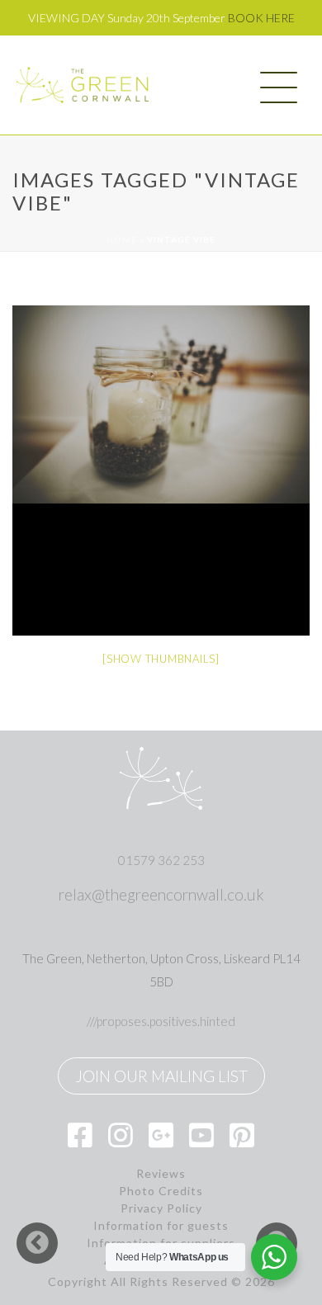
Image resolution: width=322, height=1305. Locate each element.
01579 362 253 (161, 860)
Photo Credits (161, 1191)
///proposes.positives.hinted (161, 1021)
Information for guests (161, 1225)
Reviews (161, 1173)
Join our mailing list (161, 1075)
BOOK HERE (261, 18)
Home (122, 239)
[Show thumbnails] (161, 658)
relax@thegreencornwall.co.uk (161, 894)
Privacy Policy (161, 1208)
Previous (37, 1243)
